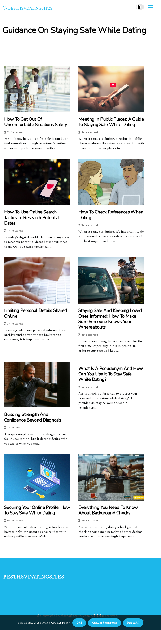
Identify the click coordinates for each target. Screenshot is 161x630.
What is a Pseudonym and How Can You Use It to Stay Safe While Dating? (110, 374)
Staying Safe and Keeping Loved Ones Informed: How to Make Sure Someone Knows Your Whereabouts (110, 319)
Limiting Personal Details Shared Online (35, 313)
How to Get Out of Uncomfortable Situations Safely (35, 122)
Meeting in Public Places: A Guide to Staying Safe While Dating (111, 122)
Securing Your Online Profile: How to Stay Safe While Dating (37, 510)
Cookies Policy (60, 623)
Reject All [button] (133, 623)
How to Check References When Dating (110, 214)
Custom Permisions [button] (104, 623)
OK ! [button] (79, 623)
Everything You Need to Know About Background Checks (108, 510)
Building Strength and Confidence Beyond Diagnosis (32, 417)
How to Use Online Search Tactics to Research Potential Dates (32, 217)
